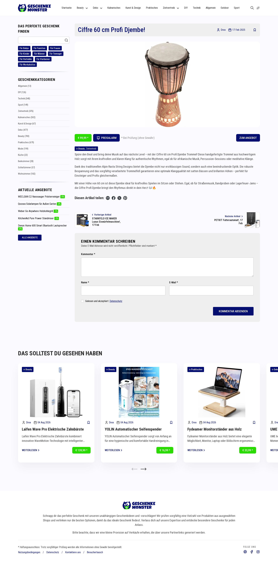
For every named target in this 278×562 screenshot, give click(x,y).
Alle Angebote (30, 237)
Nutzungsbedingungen (29, 552)
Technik (197, 7)
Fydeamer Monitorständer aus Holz (214, 429)
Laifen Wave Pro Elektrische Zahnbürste (53, 429)
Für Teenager (56, 53)
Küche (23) (23, 155)
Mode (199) (23, 148)
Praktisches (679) (26, 142)
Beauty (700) (23, 136)
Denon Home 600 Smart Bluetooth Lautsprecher (42, 227)
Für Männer (39, 53)
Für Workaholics (27, 64)
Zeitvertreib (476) (25, 111)
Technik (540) (24, 98)
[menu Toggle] (258, 8)
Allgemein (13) (24, 86)
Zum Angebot (248, 137)
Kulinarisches (113, 7)
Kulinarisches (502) (26, 117)
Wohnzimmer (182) (26, 173)
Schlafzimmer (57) (26, 167)
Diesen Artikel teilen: (89, 198)
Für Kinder (24, 53)
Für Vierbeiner (43, 59)
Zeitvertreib (91, 148)
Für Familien (39, 48)
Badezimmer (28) (25, 161)
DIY (186, 7)
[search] (252, 8)
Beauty (81, 148)
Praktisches (152, 7)
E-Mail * (173, 282)
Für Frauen (55, 48)
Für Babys (24, 48)
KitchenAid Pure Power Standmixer (38, 218)
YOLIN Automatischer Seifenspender (133, 429)
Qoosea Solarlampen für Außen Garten (39, 203)
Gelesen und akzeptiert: (103, 301)
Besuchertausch (95, 552)
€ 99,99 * (83, 137)
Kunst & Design (133, 7)
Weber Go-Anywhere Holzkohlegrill (37, 211)
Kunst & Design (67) (27, 123)
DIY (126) (22, 92)
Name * (85, 282)
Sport (237, 7)
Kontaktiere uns (73, 552)
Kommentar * (88, 254)
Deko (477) (23, 130)
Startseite (67, 7)
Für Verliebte (26, 59)
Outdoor (225, 7)
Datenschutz (116, 301)
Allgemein (211, 7)
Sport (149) (23, 104)
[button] (143, 469)
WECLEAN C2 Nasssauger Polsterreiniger (41, 196)
